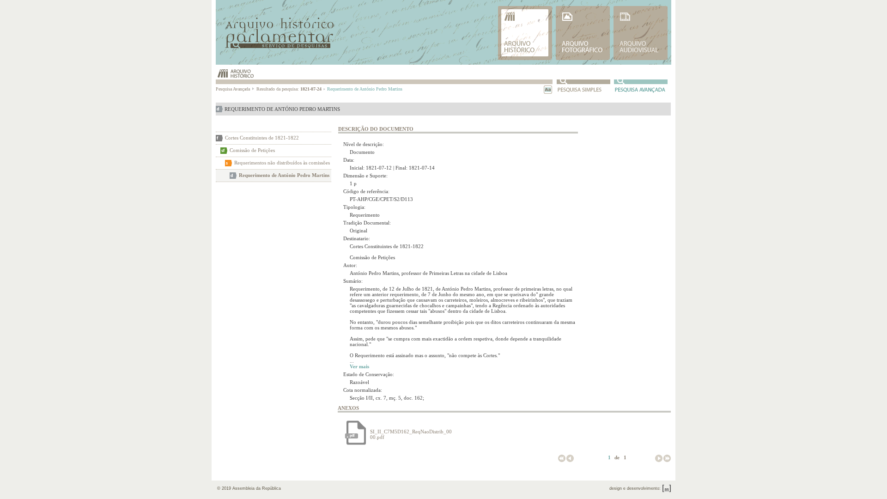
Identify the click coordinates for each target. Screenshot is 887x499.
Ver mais (359, 366)
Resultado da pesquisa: (289, 88)
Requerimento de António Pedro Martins (284, 175)
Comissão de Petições (252, 150)
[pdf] (356, 443)
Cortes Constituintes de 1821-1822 (262, 137)
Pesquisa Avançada (233, 88)
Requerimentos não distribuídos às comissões (282, 162)
